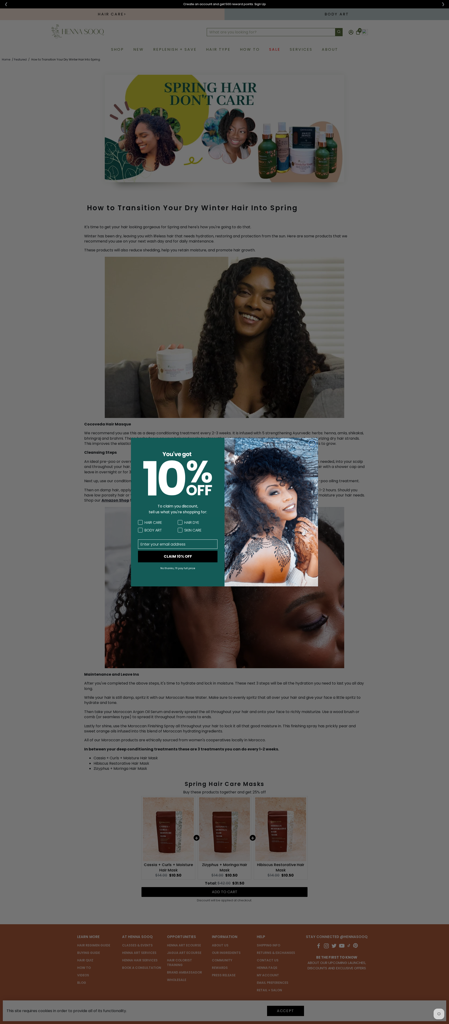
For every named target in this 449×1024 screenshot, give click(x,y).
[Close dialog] (312, 443)
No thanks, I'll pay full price (177, 568)
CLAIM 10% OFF (178, 556)
